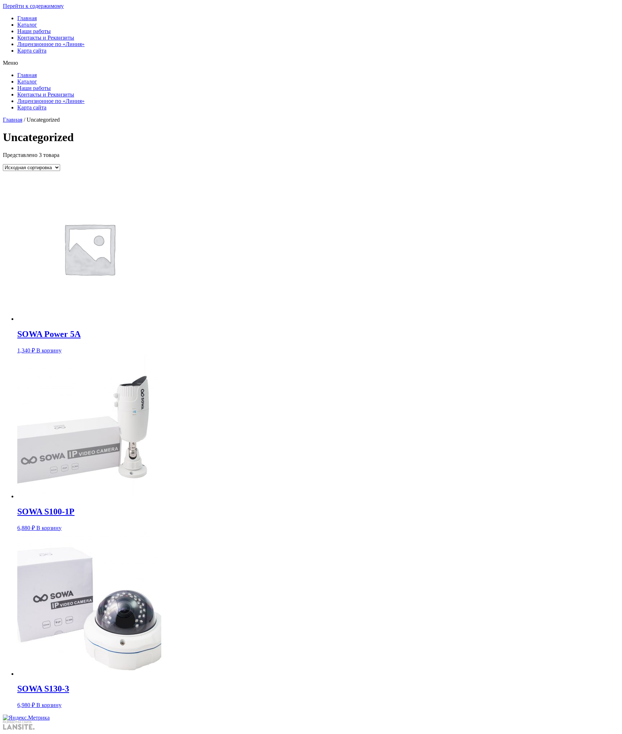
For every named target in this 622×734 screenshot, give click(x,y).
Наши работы (34, 31)
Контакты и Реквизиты (45, 38)
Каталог (27, 25)
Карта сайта (31, 51)
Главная (27, 18)
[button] (311, 63)
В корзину (49, 350)
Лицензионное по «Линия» (51, 44)
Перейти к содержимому (33, 6)
